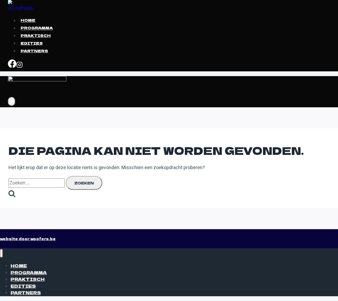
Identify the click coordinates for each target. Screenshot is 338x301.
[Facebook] (12, 65)
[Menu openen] (11, 101)
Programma (37, 28)
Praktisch (36, 35)
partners (34, 50)
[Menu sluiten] (1, 253)
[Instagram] (19, 65)
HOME (28, 20)
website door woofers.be (28, 238)
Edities (32, 43)
